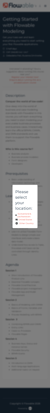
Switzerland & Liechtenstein (24, 215)
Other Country (26, 223)
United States (25, 219)
